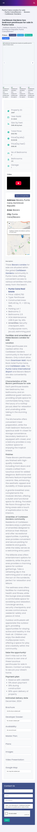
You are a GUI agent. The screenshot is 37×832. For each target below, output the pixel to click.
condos (22, 264)
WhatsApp (29, 35)
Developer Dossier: (14, 717)
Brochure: (10, 707)
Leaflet (28, 254)
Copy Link (6, 38)
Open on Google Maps (22, 196)
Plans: (8, 744)
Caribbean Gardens (13, 14)
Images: (9, 751)
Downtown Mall (18, 360)
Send (6, 820)
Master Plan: (12, 736)
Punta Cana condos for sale (13, 10)
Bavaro (27, 12)
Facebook (13, 35)
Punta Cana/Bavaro (13, 12)
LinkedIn (21, 35)
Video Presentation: (15, 759)
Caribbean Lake (17, 366)
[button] (32, 62)
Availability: (11, 726)
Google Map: (12, 767)
